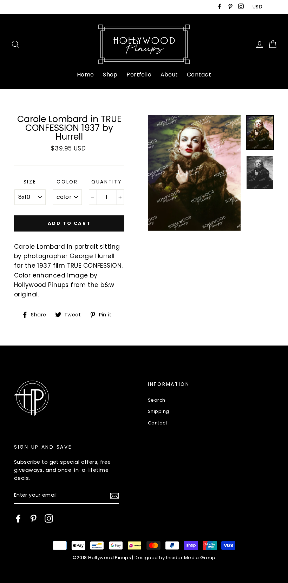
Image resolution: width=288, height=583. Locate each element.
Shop (110, 75)
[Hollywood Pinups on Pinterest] (33, 518)
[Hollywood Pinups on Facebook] (18, 518)
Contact (199, 75)
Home (85, 75)
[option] (194, 173)
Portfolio (138, 75)
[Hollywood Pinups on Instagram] (49, 518)
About (169, 75)
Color (67, 182)
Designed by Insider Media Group (175, 557)
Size (30, 182)
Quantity (106, 182)
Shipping (158, 411)
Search (156, 400)
